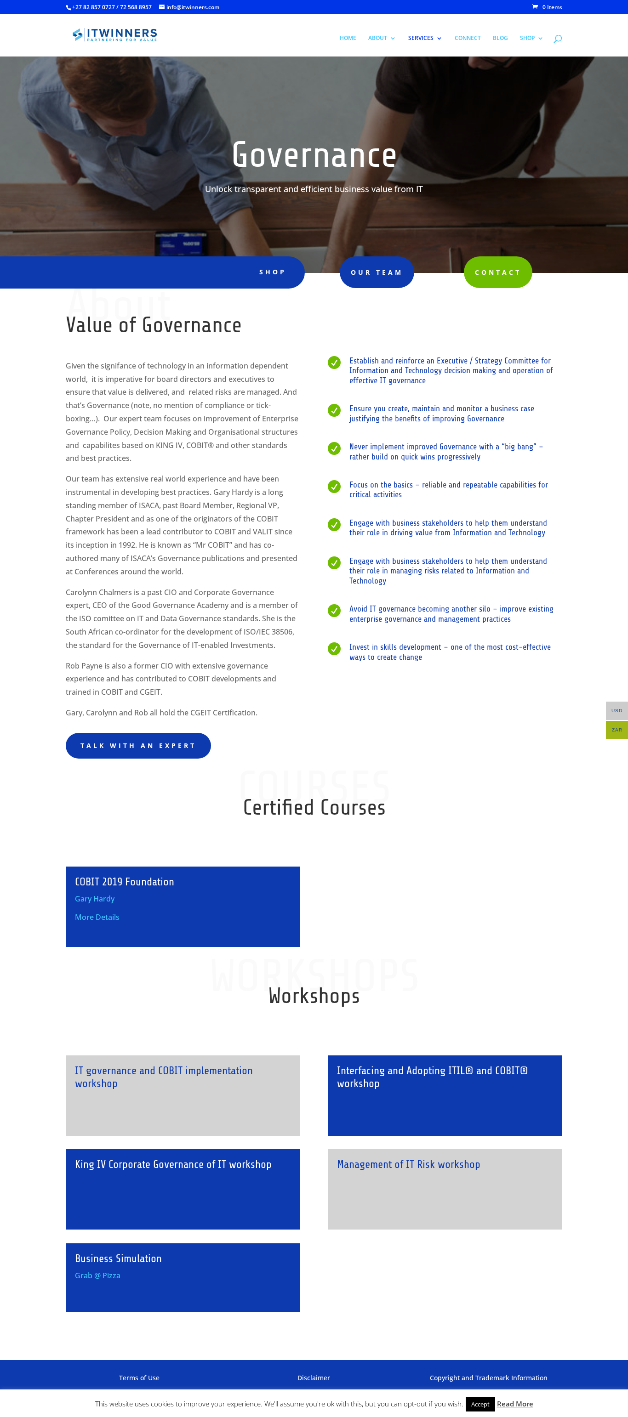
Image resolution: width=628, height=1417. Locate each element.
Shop (272, 271)
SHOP (527, 38)
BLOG (500, 38)
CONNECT (468, 38)
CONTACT (498, 272)
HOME (348, 38)
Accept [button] (480, 1404)
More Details (97, 917)
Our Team (377, 272)
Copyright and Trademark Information (489, 1377)
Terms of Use (139, 1377)
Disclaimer (313, 1377)
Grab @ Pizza (97, 1275)
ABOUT (377, 38)
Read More (515, 1403)
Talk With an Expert (138, 745)
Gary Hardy (94, 899)
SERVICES (421, 38)
